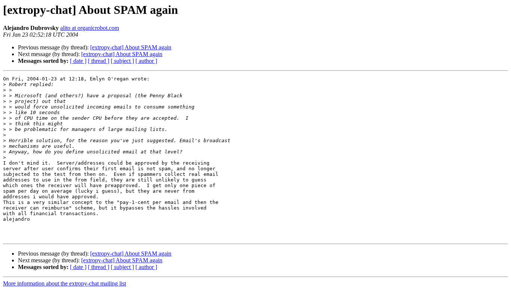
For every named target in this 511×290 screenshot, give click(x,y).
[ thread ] (98, 61)
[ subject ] (122, 61)
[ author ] (146, 61)
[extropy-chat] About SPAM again (130, 47)
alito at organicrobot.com (89, 28)
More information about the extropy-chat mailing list (64, 283)
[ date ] (78, 61)
